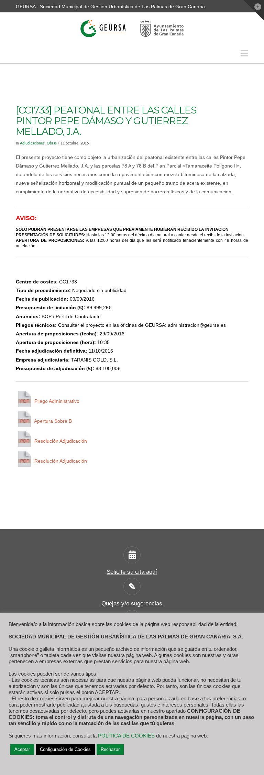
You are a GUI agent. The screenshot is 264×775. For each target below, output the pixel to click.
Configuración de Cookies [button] (65, 749)
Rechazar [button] (110, 749)
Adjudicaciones (32, 143)
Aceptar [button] (22, 749)
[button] (244, 53)
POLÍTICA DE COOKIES (126, 736)
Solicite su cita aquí (132, 572)
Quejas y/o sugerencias (131, 603)
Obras (52, 143)
